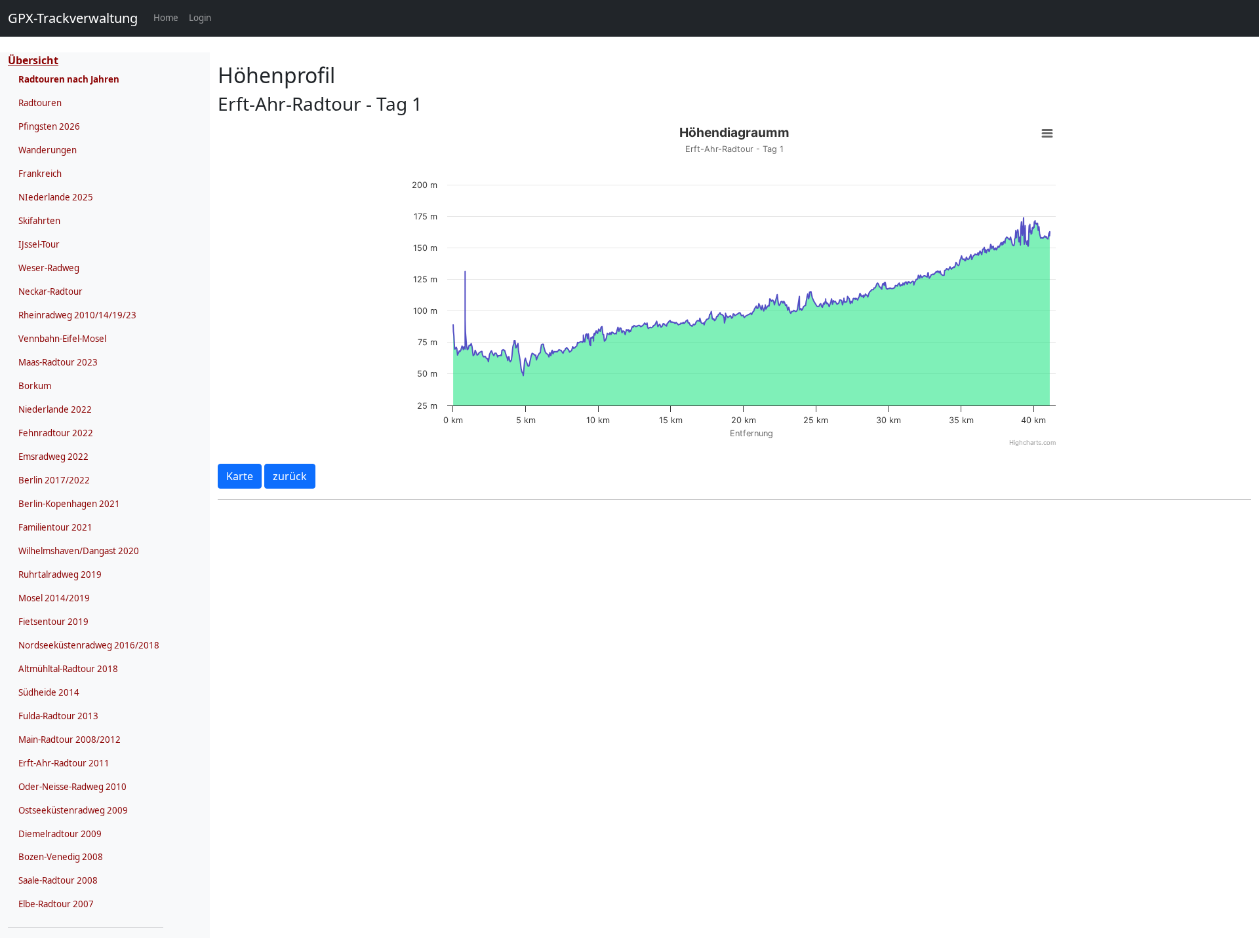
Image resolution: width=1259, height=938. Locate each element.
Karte (239, 476)
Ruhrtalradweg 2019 (60, 574)
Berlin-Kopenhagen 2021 (69, 504)
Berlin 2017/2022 (54, 480)
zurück (290, 476)
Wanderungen (47, 150)
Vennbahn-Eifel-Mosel (62, 339)
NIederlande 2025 (55, 197)
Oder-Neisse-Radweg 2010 (72, 787)
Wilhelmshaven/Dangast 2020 (78, 551)
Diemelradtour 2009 (60, 834)
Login (200, 18)
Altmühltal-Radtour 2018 (68, 669)
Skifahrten (39, 221)
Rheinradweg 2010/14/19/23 (77, 315)
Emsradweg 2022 (53, 456)
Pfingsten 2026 (49, 126)
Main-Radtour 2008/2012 (69, 739)
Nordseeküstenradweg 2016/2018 (88, 645)
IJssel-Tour (39, 244)
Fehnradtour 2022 (55, 433)
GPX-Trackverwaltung (73, 18)
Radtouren (40, 103)
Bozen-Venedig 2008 (60, 857)
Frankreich (40, 173)
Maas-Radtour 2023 (58, 362)
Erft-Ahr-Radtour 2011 (64, 763)
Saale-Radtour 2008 (58, 880)
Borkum (34, 386)
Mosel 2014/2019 (54, 598)
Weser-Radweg (48, 268)
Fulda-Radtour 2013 (58, 716)
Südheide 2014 (48, 692)
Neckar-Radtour (50, 291)
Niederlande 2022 (55, 409)
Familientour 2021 (55, 527)
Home (168, 17)
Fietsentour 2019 (53, 622)
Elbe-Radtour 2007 (56, 904)
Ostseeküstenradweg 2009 (73, 810)
